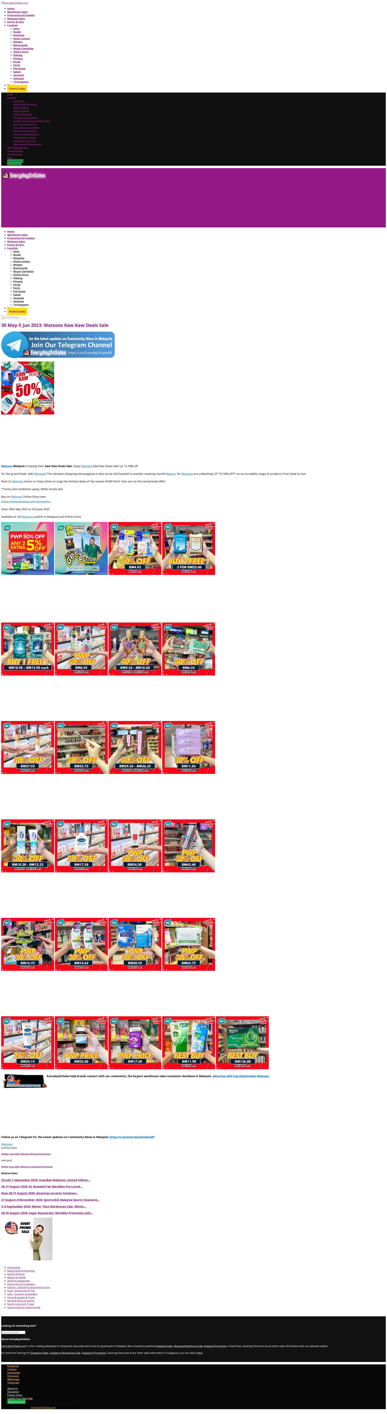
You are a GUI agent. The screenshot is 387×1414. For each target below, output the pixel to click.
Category (11, 97)
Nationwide (20, 45)
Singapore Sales (39, 1353)
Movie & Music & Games (24, 137)
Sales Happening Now (17, 147)
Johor (16, 28)
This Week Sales (15, 151)
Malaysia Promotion (215, 1346)
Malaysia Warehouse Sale (188, 1346)
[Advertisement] (92, 204)
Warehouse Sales (17, 12)
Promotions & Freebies (21, 15)
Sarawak (18, 75)
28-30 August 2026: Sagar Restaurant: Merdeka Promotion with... (47, 1213)
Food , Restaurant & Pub (24, 124)
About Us (12, 1388)
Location (12, 25)
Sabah (17, 71)
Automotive (19, 101)
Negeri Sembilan (23, 48)
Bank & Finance (20, 107)
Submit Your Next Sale (20, 1398)
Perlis (16, 65)
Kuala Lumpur (21, 38)
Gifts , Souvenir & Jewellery (26, 127)
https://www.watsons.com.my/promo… (26, 501)
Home (11, 8)
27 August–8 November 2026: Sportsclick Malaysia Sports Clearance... (50, 1200)
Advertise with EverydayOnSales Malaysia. (241, 1076)
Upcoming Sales (15, 154)
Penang (18, 58)
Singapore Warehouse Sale (65, 1353)
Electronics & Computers (25, 117)
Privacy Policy (14, 1395)
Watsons (6, 466)
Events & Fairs (15, 22)
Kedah (17, 32)
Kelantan (18, 35)
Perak (16, 62)
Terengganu (20, 81)
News (10, 157)
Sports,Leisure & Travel (24, 141)
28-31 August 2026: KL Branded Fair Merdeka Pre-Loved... (41, 1186)
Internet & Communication (26, 134)
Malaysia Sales (16, 18)
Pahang (18, 55)
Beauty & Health (21, 111)
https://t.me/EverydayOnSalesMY (132, 1137)
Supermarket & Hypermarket (27, 144)
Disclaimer (13, 1391)
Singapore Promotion (94, 1353)
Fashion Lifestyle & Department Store (31, 121)
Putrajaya (19, 68)
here (199, 1353)
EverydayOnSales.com (13, 1346)
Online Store (21, 52)
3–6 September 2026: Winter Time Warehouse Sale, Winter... (43, 1206)
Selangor (18, 78)
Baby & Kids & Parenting (25, 104)
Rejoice (171, 474)
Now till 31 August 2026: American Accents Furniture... (39, 1193)
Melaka (17, 42)
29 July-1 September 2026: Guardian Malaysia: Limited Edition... (45, 1180)
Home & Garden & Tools (24, 131)
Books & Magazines (22, 114)
